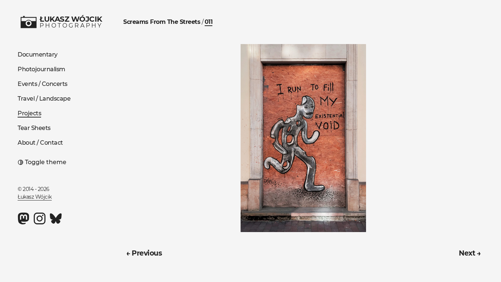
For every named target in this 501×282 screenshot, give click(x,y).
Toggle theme (45, 162)
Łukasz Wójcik (35, 197)
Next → (469, 253)
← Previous (144, 253)
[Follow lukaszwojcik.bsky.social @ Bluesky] (56, 218)
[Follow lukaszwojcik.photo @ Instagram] (39, 218)
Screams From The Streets (161, 21)
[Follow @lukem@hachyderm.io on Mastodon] (23, 218)
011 (209, 21)
